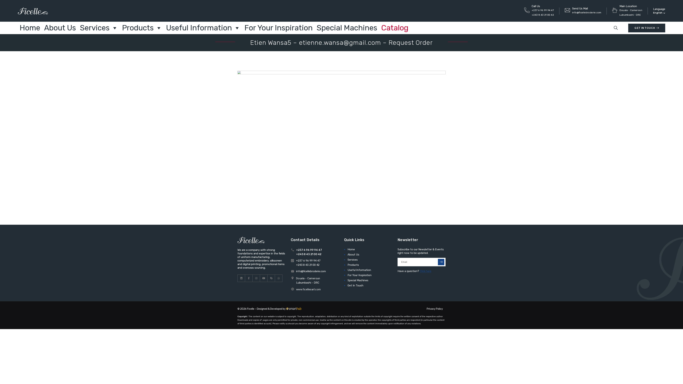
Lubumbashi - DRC (307, 282)
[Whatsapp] (278, 278)
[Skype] (271, 278)
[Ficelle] (33, 10)
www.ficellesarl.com (308, 289)
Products (138, 27)
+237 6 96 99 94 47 (543, 10)
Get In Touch (644, 28)
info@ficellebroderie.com (586, 12)
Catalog (394, 27)
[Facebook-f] (249, 278)
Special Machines (347, 27)
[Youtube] (264, 278)
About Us (60, 27)
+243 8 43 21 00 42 (543, 15)
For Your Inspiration (278, 27)
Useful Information (199, 27)
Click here (425, 271)
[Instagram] (256, 278)
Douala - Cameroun (308, 278)
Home (30, 27)
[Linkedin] (241, 278)
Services (95, 27)
